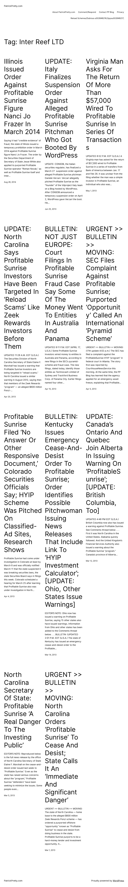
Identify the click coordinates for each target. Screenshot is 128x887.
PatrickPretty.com (13, 6)
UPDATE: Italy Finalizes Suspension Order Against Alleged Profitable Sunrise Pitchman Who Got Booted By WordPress (62, 108)
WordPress (118, 880)
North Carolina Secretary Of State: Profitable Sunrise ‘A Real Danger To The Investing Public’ (22, 710)
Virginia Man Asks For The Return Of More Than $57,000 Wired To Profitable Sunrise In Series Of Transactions (104, 104)
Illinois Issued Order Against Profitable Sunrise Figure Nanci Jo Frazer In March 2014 (22, 96)
